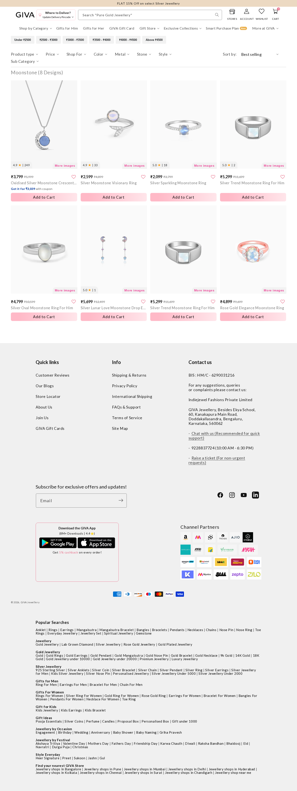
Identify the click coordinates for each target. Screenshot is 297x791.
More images (65, 165)
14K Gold (242, 655)
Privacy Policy (124, 386)
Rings (52, 630)
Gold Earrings (77, 655)
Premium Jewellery (154, 659)
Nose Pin (226, 630)
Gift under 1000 (184, 721)
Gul (102, 758)
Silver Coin (100, 670)
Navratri (42, 747)
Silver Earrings (217, 670)
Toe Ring (129, 699)
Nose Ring (244, 630)
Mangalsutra (87, 630)
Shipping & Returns (129, 375)
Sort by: (230, 54)
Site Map (120, 428)
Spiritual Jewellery (118, 633)
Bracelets (159, 630)
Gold (39, 655)
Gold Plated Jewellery (175, 644)
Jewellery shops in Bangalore (58, 769)
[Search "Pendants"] (217, 15)
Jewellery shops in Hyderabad (232, 769)
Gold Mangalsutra (129, 655)
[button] (35, 28)
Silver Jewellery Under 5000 (174, 673)
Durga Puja (61, 747)
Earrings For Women (185, 696)
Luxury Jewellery (185, 659)
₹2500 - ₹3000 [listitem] (48, 40)
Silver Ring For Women (84, 696)
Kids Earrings (71, 710)
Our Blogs (45, 386)
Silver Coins (74, 721)
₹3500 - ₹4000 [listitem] (101, 40)
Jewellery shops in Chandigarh (188, 772)
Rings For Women (49, 696)
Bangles (143, 630)
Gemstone (144, 633)
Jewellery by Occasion (54, 729)
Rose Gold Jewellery (139, 644)
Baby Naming (146, 732)
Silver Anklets (78, 670)
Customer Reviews (53, 375)
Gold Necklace (206, 655)
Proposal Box (128, 721)
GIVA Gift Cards (50, 428)
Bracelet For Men (103, 684)
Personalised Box (155, 721)
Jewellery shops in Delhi (187, 769)
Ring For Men (46, 684)
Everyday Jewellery (62, 633)
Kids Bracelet (95, 710)
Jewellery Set (90, 633)
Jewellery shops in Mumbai (144, 769)
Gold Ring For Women (122, 696)
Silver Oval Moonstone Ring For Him (42, 308)
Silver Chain (147, 670)
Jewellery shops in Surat (143, 772)
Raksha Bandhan (211, 743)
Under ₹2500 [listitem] (22, 40)
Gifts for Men (47, 681)
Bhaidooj (233, 743)
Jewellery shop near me (233, 772)
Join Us (42, 418)
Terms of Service (127, 418)
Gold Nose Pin (157, 655)
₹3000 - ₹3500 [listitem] (75, 40)
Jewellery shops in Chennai (101, 772)
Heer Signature (47, 758)
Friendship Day (145, 743)
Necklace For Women (102, 699)
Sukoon (79, 758)
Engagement (45, 732)
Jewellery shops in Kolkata (56, 772)
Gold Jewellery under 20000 (115, 659)
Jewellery (43, 641)
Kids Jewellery (47, 710)
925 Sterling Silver (50, 670)
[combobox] (150, 15)
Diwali (190, 743)
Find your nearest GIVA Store (60, 766)
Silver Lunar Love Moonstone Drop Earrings (114, 308)
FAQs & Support (126, 407)
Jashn (92, 758)
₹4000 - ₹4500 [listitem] (128, 40)
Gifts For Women (50, 692)
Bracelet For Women (220, 696)
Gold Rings (54, 655)
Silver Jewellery (108, 644)
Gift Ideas (44, 718)
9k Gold (226, 655)
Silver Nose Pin (98, 673)
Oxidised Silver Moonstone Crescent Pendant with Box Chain (44, 186)
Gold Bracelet (182, 655)
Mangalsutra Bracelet (116, 630)
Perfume (92, 721)
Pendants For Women (67, 699)
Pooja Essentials (49, 721)
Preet (66, 758)
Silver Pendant (171, 670)
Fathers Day (121, 743)
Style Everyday (48, 754)
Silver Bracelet (123, 670)
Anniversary (100, 732)
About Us (44, 407)
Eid (245, 743)
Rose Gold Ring (154, 696)
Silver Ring (194, 670)
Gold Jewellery (47, 644)
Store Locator (48, 396)
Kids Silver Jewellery (67, 673)
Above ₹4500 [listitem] (154, 40)
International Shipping (132, 396)
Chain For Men (131, 684)
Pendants (177, 630)
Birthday (65, 732)
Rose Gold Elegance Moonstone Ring (252, 308)
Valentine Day (74, 743)
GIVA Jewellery (30, 602)
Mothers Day (98, 743)
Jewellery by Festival (53, 740)
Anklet (41, 630)
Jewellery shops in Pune (102, 769)
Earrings (67, 630)
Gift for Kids (46, 707)
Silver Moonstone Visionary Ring (109, 183)
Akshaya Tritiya (48, 743)
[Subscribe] (122, 500)
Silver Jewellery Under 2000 (220, 673)
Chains (211, 630)
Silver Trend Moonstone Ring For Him (252, 183)
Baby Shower (123, 732)
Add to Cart (44, 316)
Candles (108, 721)
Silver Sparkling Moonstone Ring (178, 183)
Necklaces (195, 630)
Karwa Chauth (171, 743)
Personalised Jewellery (131, 673)
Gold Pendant (101, 655)
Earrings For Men (73, 684)
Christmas (80, 747)
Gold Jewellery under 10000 (68, 659)
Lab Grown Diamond (77, 644)
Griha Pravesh (171, 732)
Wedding (81, 732)
